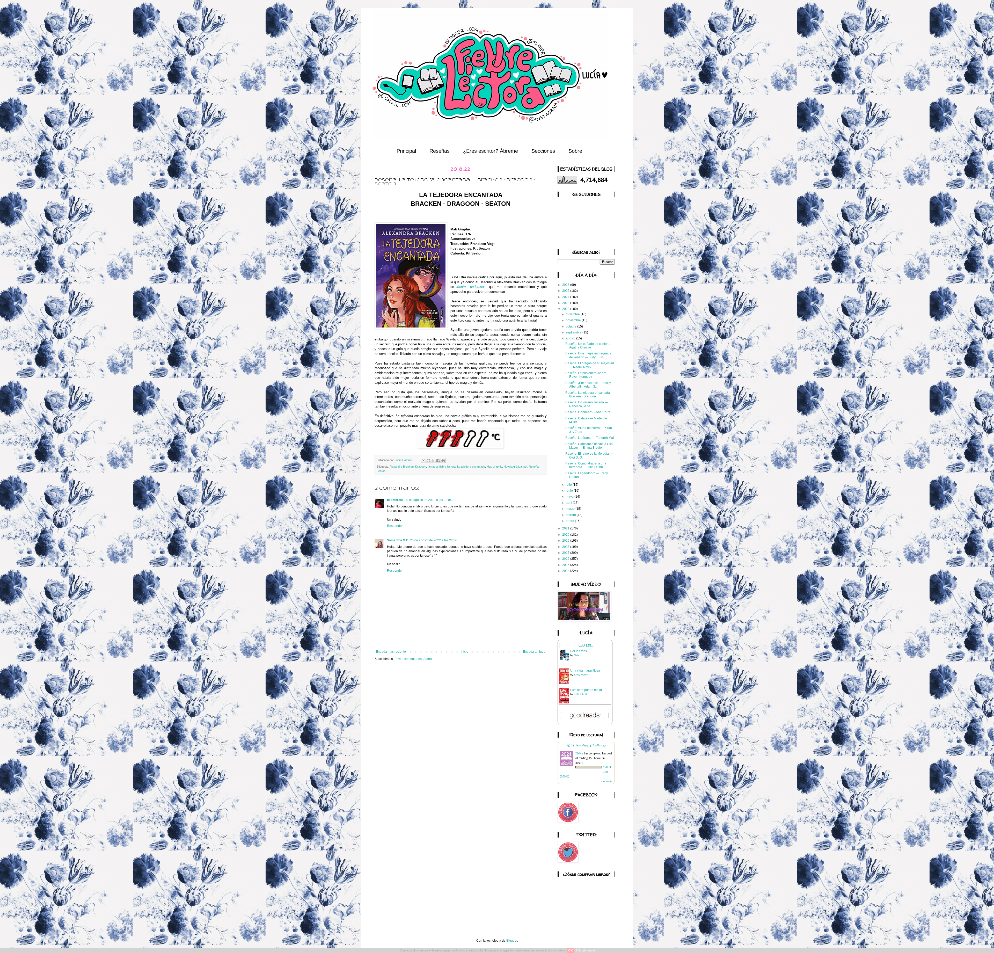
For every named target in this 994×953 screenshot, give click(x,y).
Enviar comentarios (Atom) (413, 659)
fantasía (433, 466)
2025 (566, 291)
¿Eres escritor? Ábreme (490, 151)
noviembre (574, 320)
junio (570, 490)
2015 (566, 565)
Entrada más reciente (391, 651)
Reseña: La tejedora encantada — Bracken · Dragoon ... (589, 394)
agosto (571, 338)
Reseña (534, 466)
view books (606, 781)
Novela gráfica (513, 466)
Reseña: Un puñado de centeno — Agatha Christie (589, 345)
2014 (566, 571)
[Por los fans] (565, 661)
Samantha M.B (397, 540)
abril (569, 503)
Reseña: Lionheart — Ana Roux (587, 412)
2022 (566, 309)
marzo (570, 509)
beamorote (395, 500)
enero (570, 521)
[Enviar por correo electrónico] (423, 460)
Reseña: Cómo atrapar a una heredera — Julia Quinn (585, 465)
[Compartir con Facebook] (438, 460)
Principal (406, 151)
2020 (566, 534)
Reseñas (439, 151)
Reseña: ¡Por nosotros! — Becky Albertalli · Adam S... (588, 384)
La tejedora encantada (471, 466)
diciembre (573, 314)
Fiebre (579, 753)
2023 (566, 303)
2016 (566, 559)
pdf (525, 466)
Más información (586, 950)
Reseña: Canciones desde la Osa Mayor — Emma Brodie (589, 445)
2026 (566, 285)
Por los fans (578, 651)
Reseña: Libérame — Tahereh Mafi (590, 438)
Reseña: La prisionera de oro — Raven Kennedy (587, 375)
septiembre (574, 332)
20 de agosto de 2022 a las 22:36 (433, 540)
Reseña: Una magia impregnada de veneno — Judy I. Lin (588, 355)
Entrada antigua (534, 651)
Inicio (464, 651)
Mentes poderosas (470, 287)
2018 (566, 547)
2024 (566, 297)
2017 (566, 553)
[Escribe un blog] (428, 460)
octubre (571, 326)
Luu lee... (586, 645)
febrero (571, 515)
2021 (566, 528)
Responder (395, 526)
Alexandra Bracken (402, 466)
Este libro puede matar (586, 690)
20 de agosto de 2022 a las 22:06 (428, 500)
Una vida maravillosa (585, 670)
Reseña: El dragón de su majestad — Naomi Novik (589, 365)
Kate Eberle (581, 694)
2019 (566, 540)
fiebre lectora (447, 466)
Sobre (575, 151)
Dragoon (420, 466)
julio (569, 484)
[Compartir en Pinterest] (443, 460)
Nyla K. (578, 655)
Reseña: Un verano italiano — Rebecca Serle (586, 404)
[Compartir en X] (433, 460)
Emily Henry (581, 674)
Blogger (511, 940)
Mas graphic (494, 466)
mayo (570, 496)
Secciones (543, 151)
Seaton (381, 470)
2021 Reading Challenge (586, 745)
